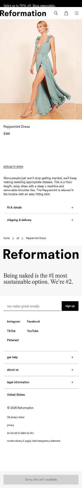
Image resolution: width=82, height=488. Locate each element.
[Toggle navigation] (76, 13)
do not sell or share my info (20, 433)
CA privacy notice (15, 417)
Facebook (33, 321)
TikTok (11, 331)
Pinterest (13, 340)
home (6, 238)
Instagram (13, 321)
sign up (70, 306)
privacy (10, 425)
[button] (55, 13)
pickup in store (13, 166)
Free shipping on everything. (22, 3)
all (18, 238)
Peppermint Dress (36, 238)
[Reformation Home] (23, 13)
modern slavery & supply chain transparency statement (33, 441)
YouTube (32, 331)
